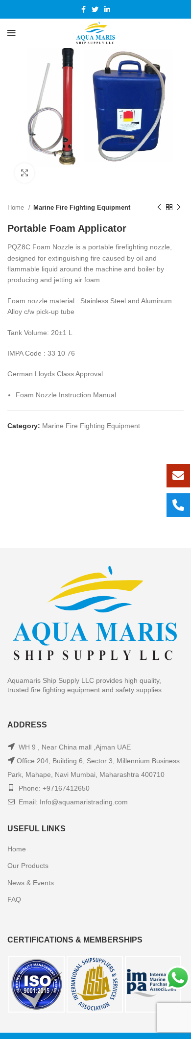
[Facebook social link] (83, 9)
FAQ (14, 899)
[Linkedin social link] (107, 9)
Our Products (27, 866)
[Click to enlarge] (24, 173)
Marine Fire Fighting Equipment (81, 207)
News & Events (30, 883)
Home (16, 207)
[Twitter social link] (95, 9)
